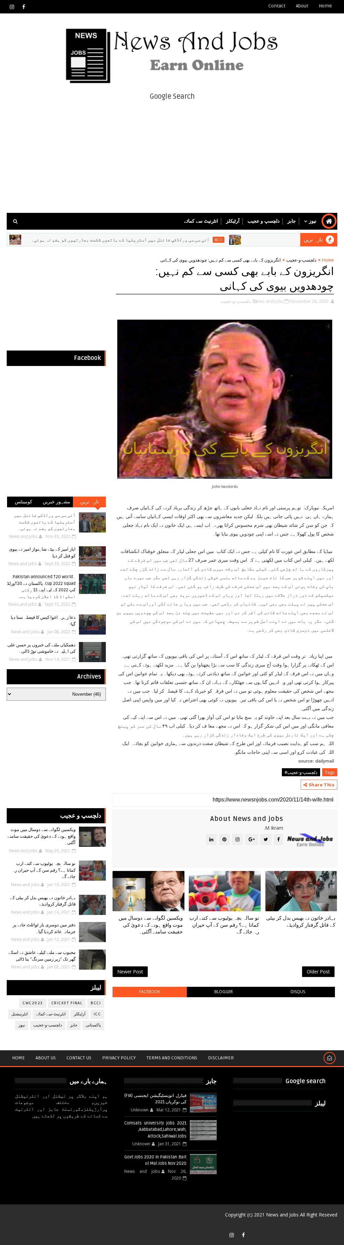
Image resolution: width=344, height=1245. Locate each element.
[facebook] (23, 7)
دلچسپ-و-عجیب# (301, 772)
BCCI (244, 239)
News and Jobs (282, 1214)
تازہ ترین (89, 502)
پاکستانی (93, 1025)
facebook (149, 992)
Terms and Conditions (171, 1058)
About (302, 6)
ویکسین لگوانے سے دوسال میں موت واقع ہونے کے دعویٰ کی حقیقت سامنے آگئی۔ (151, 925)
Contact (276, 6)
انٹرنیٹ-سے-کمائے (51, 1014)
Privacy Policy (119, 1058)
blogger (223, 992)
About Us (46, 1058)
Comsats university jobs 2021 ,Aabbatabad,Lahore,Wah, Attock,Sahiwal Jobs (155, 1129)
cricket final (67, 1003)
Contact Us (79, 1058)
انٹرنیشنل (19, 1014)
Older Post (318, 971)
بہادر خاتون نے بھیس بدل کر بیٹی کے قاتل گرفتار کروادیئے (300, 921)
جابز (292, 221)
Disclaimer (221, 1058)
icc (97, 1014)
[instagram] (12, 7)
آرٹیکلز (233, 221)
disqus (298, 992)
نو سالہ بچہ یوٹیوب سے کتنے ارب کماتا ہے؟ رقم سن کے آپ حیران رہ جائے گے (224, 925)
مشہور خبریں (57, 502)
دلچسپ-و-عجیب (301, 260)
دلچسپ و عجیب (264, 221)
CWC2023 (33, 1003)
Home (325, 6)
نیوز (312, 221)
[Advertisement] (172, 156)
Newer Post (130, 971)
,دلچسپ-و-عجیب (236, 301)
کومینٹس (23, 502)
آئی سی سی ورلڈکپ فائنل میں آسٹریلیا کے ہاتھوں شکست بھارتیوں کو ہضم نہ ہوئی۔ (145, 240)
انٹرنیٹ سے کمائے (201, 221)
